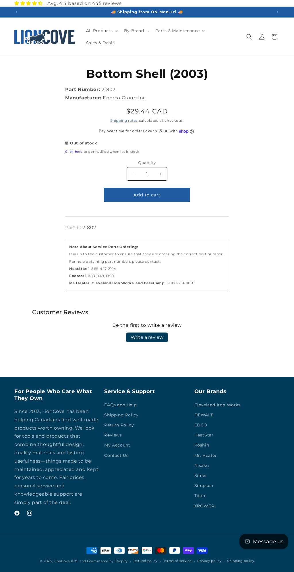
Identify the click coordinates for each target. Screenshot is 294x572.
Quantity (147, 162)
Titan (199, 495)
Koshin (201, 445)
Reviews (113, 435)
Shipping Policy (121, 415)
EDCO (200, 425)
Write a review (147, 337)
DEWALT (203, 415)
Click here (74, 152)
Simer (200, 475)
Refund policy (146, 561)
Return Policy (119, 425)
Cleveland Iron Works (217, 404)
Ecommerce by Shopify (107, 561)
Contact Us (116, 455)
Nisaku (201, 465)
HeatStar (204, 435)
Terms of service (177, 561)
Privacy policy (209, 561)
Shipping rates (124, 120)
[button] (102, 31)
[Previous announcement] (16, 12)
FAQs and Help (120, 404)
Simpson (203, 485)
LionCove (62, 561)
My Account (117, 445)
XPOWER (204, 506)
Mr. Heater (205, 455)
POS (74, 561)
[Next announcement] (277, 12)
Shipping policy (240, 561)
